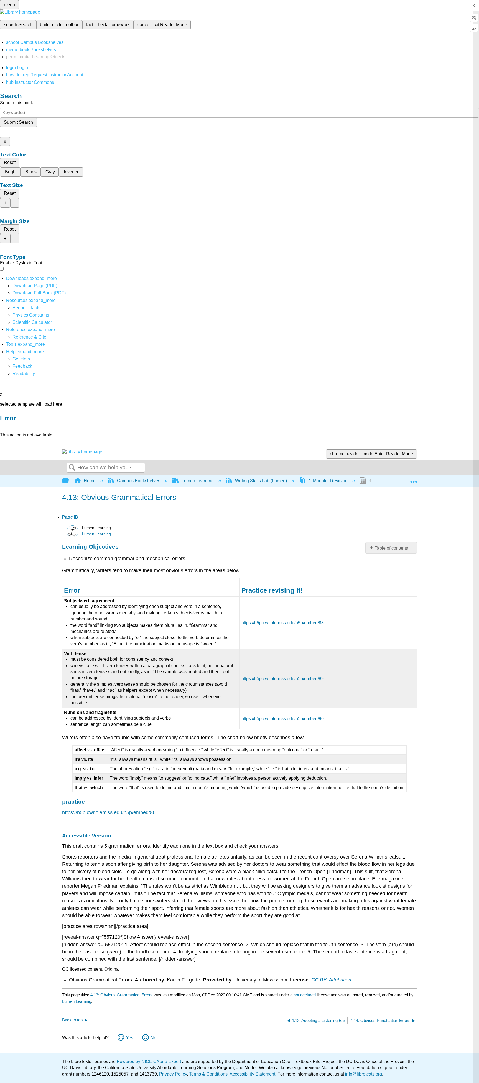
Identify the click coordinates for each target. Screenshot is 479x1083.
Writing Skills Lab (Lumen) (261, 480)
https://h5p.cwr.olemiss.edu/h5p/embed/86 (109, 812)
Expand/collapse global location (413, 479)
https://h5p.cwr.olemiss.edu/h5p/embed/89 (282, 678)
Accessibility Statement (252, 1074)
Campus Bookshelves (138, 480)
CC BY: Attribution (331, 980)
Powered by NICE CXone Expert (149, 1061)
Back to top (72, 1020)
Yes (129, 1038)
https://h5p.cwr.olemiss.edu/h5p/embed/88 (282, 622)
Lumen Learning (197, 480)
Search (72, 468)
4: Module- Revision (328, 480)
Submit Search (18, 122)
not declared (305, 995)
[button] (22, 366)
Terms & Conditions (208, 1074)
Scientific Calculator (32, 322)
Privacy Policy (173, 1074)
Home (90, 480)
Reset (10, 162)
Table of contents (391, 548)
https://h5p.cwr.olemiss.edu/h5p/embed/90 (282, 718)
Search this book (16, 102)
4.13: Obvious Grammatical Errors (121, 995)
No (153, 1038)
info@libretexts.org (363, 1074)
